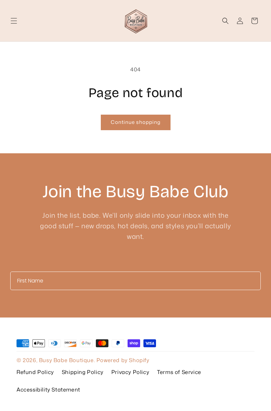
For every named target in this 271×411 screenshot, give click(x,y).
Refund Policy (35, 372)
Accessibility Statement (48, 389)
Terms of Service (179, 372)
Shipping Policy (82, 372)
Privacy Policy (130, 372)
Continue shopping (136, 122)
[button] (14, 21)
